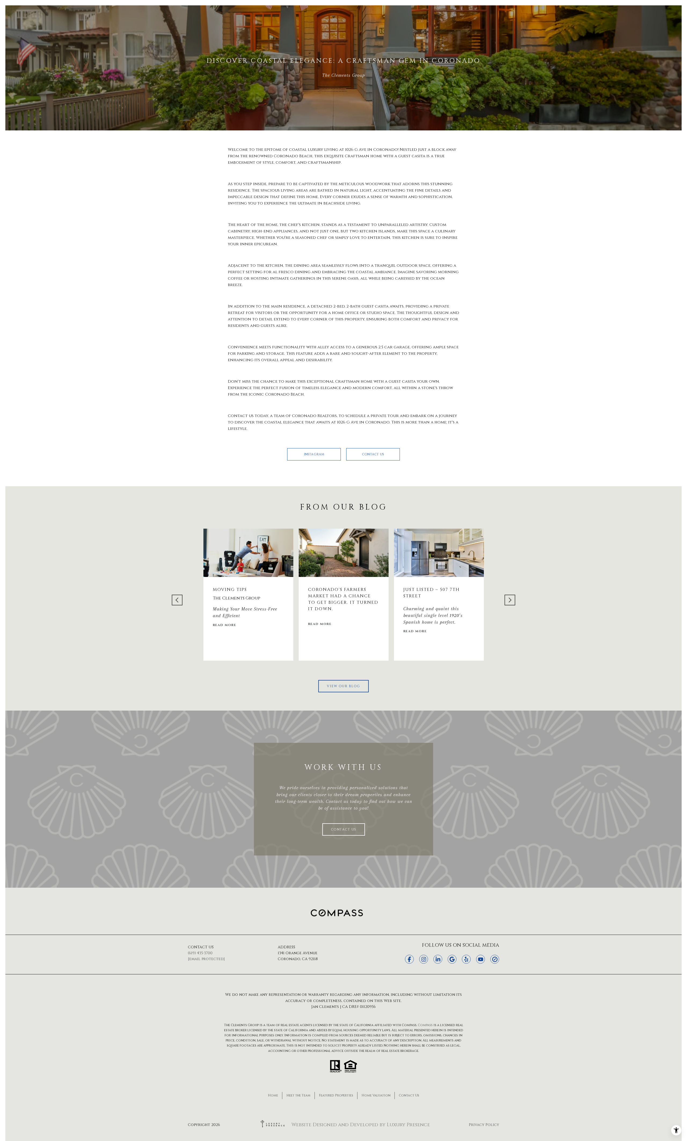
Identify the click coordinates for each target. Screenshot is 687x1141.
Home (273, 1095)
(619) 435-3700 (200, 953)
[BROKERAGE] (494, 959)
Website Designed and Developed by (360, 1124)
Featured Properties (336, 1095)
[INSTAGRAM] (423, 959)
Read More (224, 625)
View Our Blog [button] (343, 686)
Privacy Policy (484, 1124)
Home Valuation (375, 1095)
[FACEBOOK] (409, 959)
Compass (425, 1025)
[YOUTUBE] (480, 959)
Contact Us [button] (373, 454)
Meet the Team (298, 1095)
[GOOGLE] (452, 959)
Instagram (314, 454)
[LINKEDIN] (437, 959)
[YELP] (466, 959)
